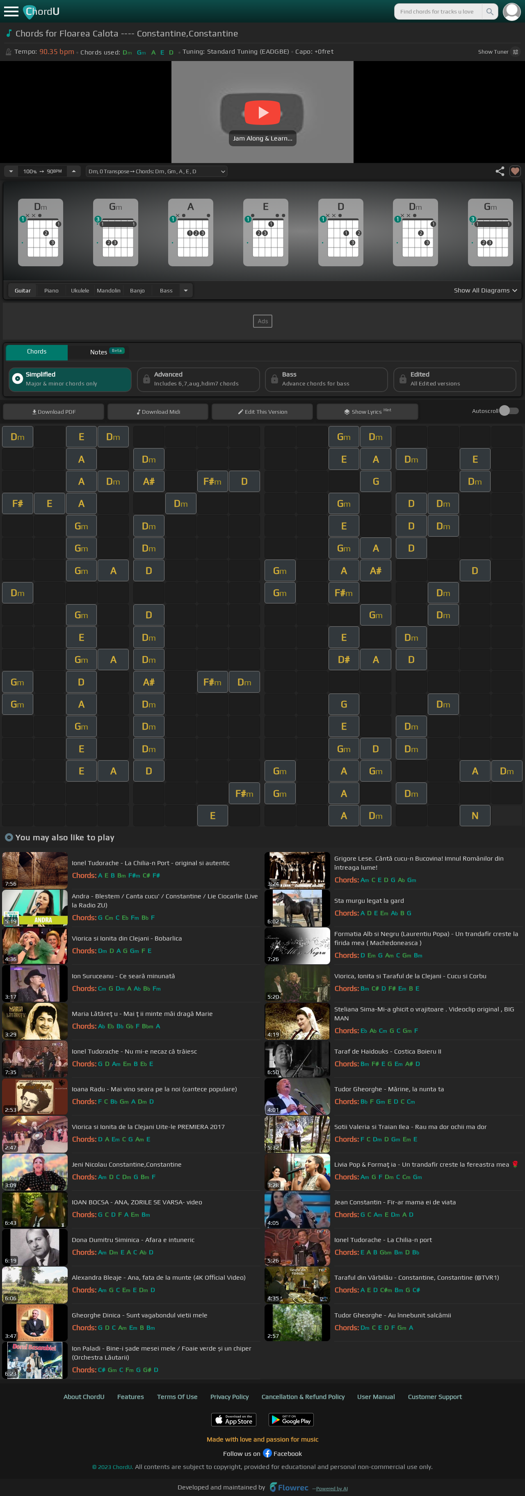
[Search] (489, 11)
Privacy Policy (229, 1397)
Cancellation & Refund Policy (303, 1397)
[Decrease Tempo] (11, 171)
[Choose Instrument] (186, 290)
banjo (137, 290)
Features (130, 1397)
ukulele (80, 290)
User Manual (376, 1397)
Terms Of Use (177, 1397)
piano (51, 290)
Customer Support (435, 1397)
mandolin (109, 290)
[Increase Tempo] (74, 171)
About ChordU (84, 1397)
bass (166, 290)
